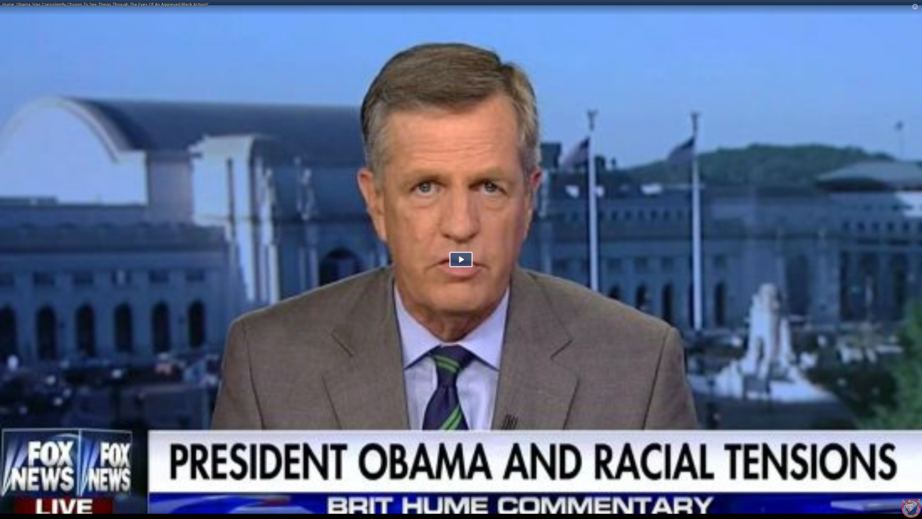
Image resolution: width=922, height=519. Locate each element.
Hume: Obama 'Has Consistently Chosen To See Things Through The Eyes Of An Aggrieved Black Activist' (105, 4)
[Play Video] (461, 259)
